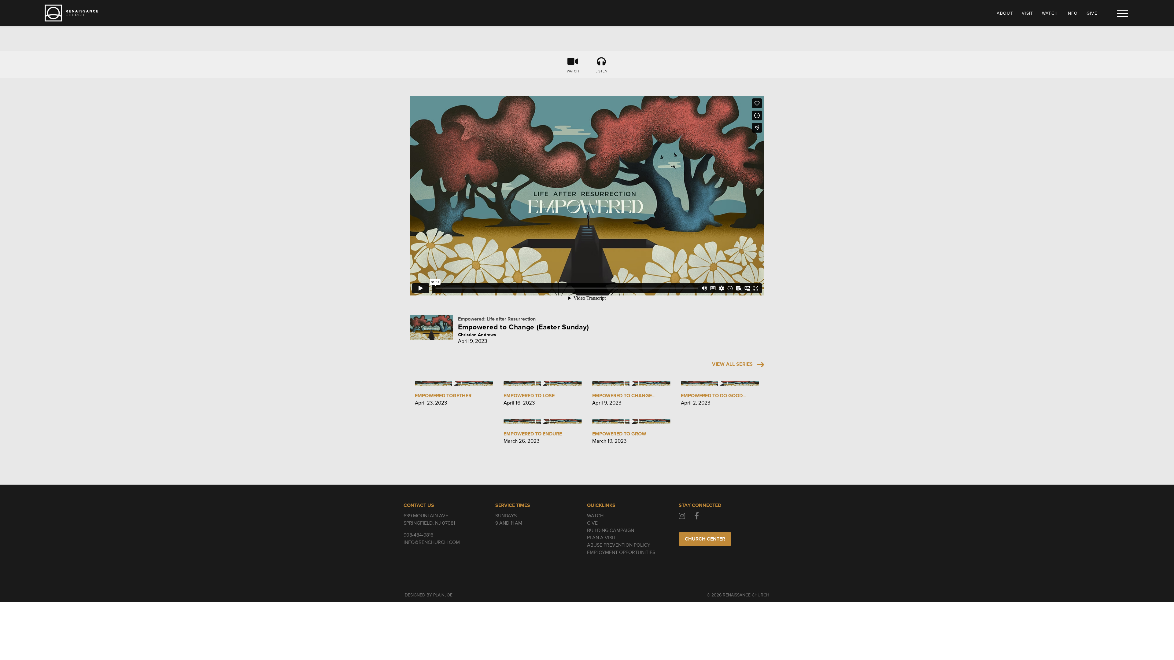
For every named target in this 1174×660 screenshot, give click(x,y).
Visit (1027, 13)
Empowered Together (443, 396)
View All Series (732, 364)
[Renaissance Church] (71, 13)
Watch (1050, 13)
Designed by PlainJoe (428, 595)
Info (1072, 13)
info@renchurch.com (432, 542)
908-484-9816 (418, 535)
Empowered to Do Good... (713, 396)
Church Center (705, 539)
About (1005, 13)
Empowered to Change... (623, 396)
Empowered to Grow (619, 434)
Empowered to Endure (533, 434)
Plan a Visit (601, 538)
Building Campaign (610, 530)
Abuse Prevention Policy (618, 545)
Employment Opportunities (621, 552)
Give (1092, 13)
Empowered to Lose (529, 396)
